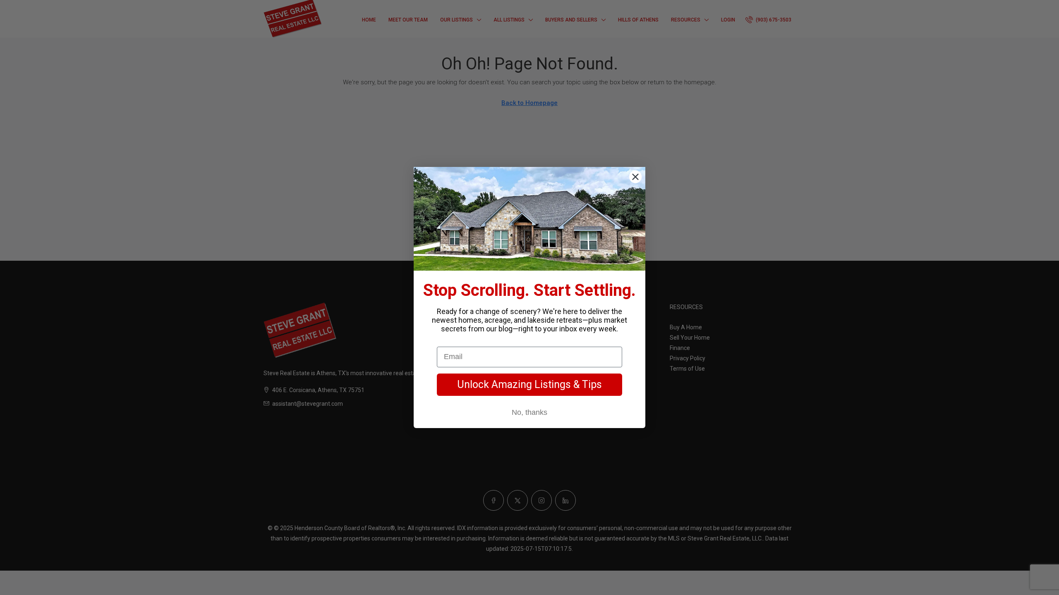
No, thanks (529, 412)
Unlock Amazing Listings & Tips (529, 384)
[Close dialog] (635, 176)
